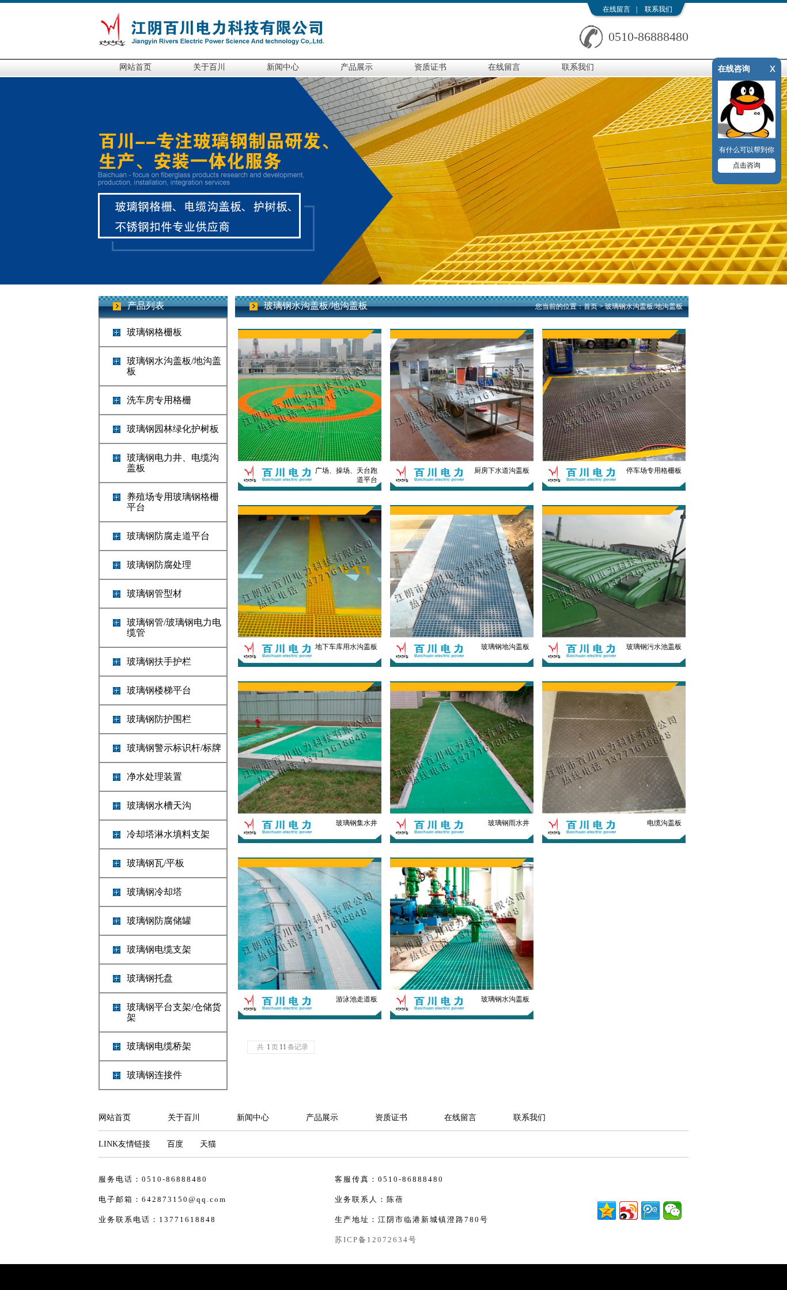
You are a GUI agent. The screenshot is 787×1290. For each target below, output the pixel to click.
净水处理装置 (154, 776)
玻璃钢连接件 (154, 1075)
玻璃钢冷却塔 (154, 892)
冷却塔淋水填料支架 (168, 834)
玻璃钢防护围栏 (159, 719)
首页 (590, 306)
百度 (175, 1144)
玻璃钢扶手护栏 (159, 661)
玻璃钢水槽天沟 (159, 805)
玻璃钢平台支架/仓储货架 (174, 1012)
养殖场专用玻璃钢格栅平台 (173, 502)
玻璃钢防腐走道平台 (168, 536)
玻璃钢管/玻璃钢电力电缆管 (174, 627)
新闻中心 (283, 67)
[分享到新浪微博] (628, 1210)
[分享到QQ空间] (606, 1210)
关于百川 (209, 67)
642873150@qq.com (184, 1199)
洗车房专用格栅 (159, 400)
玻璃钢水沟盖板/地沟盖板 (174, 366)
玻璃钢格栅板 (154, 332)
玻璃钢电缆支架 (159, 949)
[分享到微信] (672, 1210)
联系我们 (658, 9)
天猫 (208, 1144)
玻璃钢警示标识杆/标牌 (174, 748)
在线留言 (616, 9)
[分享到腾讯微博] (650, 1210)
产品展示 (356, 67)
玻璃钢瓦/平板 (155, 863)
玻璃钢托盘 (150, 978)
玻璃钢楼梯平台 (159, 690)
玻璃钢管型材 (154, 593)
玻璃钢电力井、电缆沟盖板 (173, 463)
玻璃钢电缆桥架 (159, 1046)
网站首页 (135, 67)
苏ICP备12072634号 (376, 1239)
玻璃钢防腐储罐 (159, 920)
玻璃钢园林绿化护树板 (173, 429)
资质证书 (430, 67)
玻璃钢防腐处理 (159, 565)
